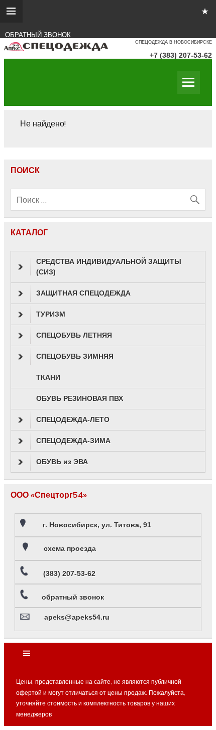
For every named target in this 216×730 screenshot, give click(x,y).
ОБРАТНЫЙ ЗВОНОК (38, 35)
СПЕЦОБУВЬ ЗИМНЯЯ (75, 356)
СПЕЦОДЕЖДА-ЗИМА (73, 440)
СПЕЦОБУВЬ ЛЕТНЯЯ (74, 335)
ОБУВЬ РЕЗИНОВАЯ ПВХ (79, 398)
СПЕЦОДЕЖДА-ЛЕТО (73, 419)
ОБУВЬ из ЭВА (62, 462)
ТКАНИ (48, 377)
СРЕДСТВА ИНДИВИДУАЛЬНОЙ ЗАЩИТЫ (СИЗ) (108, 266)
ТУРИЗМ (50, 314)
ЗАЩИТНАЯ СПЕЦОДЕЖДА (83, 293)
